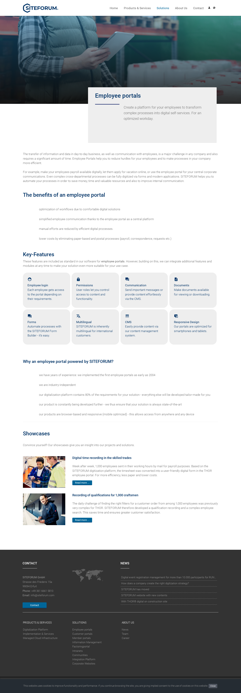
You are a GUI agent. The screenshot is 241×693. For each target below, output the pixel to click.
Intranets (77, 651)
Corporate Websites (83, 663)
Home (114, 8)
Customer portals (82, 633)
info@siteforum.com (42, 595)
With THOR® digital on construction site (144, 601)
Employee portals (82, 629)
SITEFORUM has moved (135, 589)
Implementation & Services (38, 633)
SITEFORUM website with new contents (144, 595)
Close (213, 686)
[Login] (209, 8)
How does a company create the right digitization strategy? (155, 583)
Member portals (81, 638)
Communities (80, 655)
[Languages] (214, 8)
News (125, 629)
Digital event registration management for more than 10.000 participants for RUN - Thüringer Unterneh (168, 577)
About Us (181, 8)
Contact (198, 8)
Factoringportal (81, 646)
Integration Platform (83, 659)
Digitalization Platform (35, 629)
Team (125, 633)
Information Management (87, 642)
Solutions (163, 8)
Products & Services (137, 8)
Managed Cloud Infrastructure (40, 638)
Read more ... (82, 482)
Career (125, 638)
